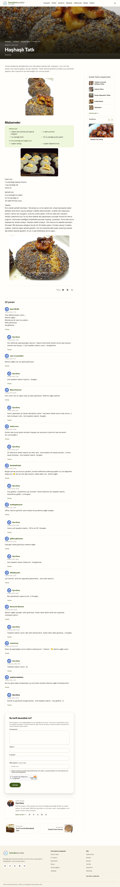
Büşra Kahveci (15, 390)
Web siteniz (17, 763)
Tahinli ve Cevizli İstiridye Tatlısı (100, 83)
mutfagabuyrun (16, 505)
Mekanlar (69, 3)
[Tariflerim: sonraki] (112, 119)
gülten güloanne (16, 539)
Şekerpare (98, 107)
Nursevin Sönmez (17, 607)
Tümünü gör (93, 113)
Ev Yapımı (54, 858)
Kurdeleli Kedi (15, 465)
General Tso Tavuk (96, 139)
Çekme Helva (99, 89)
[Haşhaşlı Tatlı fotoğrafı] (39, 115)
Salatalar (53, 871)
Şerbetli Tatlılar (25, 41)
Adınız (12, 747)
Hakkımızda (78, 3)
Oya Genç (16, 337)
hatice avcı (14, 426)
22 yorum (8, 55)
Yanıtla (7, 329)
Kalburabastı (98, 101)
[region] (101, 133)
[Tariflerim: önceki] (109, 119)
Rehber (85, 3)
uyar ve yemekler (17, 356)
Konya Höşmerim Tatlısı (102, 95)
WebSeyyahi (15, 573)
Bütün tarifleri (20, 814)
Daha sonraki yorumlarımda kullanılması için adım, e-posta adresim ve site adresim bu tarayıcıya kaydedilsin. (39, 771)
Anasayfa (47, 3)
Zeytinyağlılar (55, 867)
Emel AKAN (14, 309)
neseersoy (14, 643)
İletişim (92, 3)
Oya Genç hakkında (92, 876)
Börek (53, 864)
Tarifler (53, 3)
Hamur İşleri (55, 854)
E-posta (12, 754)
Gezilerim (61, 3)
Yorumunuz (13, 729)
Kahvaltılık (54, 861)
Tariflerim (16, 41)
